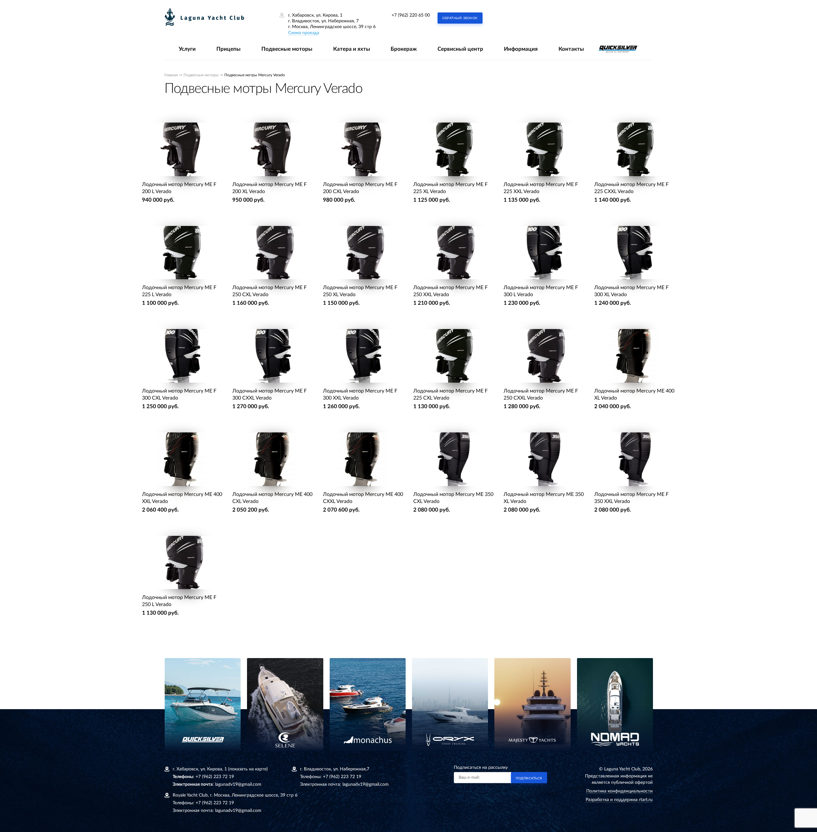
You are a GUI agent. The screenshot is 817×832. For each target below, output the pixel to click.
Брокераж (404, 49)
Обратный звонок (460, 18)
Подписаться (529, 778)
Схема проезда (303, 33)
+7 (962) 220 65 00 (411, 15)
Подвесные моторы (286, 49)
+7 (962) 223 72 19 (215, 777)
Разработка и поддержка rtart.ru (619, 800)
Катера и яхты (351, 49)
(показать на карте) (248, 769)
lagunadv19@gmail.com (238, 784)
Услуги (187, 49)
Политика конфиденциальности (619, 791)
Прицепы (228, 49)
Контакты (571, 49)
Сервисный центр (460, 49)
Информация (521, 49)
